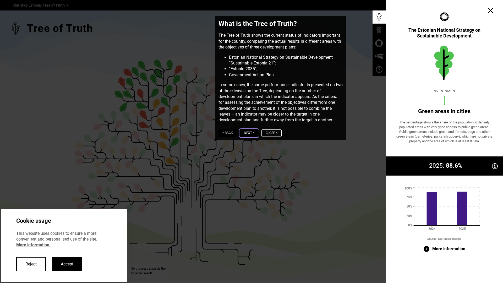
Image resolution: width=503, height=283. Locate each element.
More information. (33, 244)
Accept (67, 264)
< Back (227, 133)
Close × (271, 133)
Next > (249, 133)
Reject (31, 264)
